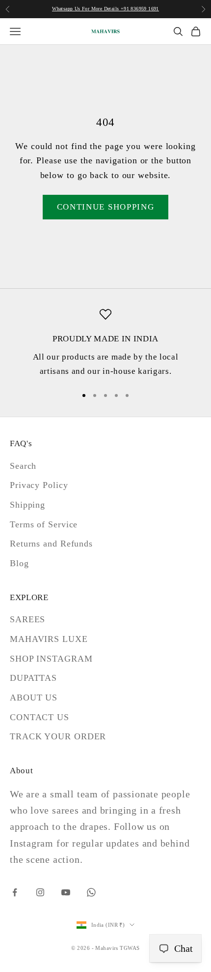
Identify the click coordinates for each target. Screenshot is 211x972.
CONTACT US (39, 717)
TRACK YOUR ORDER (58, 736)
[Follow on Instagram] (40, 892)
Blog (19, 563)
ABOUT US (33, 697)
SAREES (27, 619)
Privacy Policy (39, 485)
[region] (105, 343)
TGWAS (129, 948)
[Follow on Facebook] (15, 892)
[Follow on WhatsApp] (91, 892)
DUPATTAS (33, 678)
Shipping (27, 505)
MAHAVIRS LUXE (49, 639)
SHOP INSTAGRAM (51, 659)
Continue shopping (106, 207)
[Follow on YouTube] (66, 892)
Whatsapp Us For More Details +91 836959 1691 (105, 8)
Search (23, 466)
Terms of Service (44, 524)
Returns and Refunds (51, 543)
